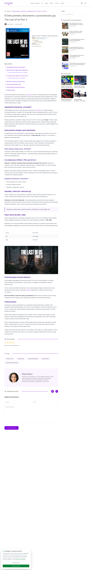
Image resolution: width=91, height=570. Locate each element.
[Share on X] (56, 391)
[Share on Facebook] (52, 391)
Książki (46, 3)
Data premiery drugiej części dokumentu (17, 70)
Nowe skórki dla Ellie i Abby (14, 84)
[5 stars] (14, 343)
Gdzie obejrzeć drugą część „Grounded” (17, 72)
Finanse (57, 3)
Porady (8, 11)
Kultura (51, 3)
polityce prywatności (20, 559)
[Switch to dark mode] (85, 3)
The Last (29, 94)
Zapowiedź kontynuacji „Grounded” (16, 67)
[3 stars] (10, 343)
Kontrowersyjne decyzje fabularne (16, 87)
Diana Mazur (10, 24)
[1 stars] (5, 343)
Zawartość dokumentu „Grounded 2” (17, 78)
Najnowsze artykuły (35, 3)
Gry (42, 3)
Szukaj (63, 11)
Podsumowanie (11, 90)
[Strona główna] (5, 11)
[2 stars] (8, 343)
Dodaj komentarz (11, 428)
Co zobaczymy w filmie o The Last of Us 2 (17, 75)
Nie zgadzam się (16, 562)
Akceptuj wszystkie (16, 566)
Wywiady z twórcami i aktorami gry (16, 81)
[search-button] (81, 3)
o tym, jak (28, 290)
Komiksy (62, 3)
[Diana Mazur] (6, 24)
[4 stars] (12, 343)
